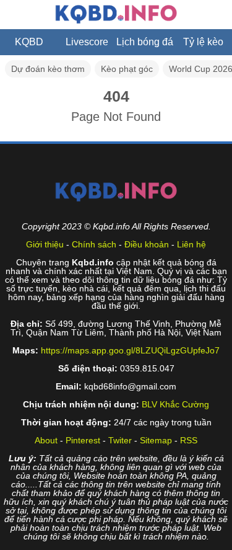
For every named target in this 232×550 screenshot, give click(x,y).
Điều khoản (146, 244)
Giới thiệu (45, 244)
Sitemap (156, 440)
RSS (188, 440)
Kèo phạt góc (127, 69)
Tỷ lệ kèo (203, 42)
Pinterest (83, 440)
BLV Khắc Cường (175, 404)
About (46, 440)
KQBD (29, 42)
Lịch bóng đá (144, 42)
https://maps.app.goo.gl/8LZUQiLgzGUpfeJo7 (130, 350)
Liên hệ (191, 244)
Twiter (120, 440)
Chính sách (94, 244)
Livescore (87, 42)
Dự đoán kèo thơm (48, 69)
